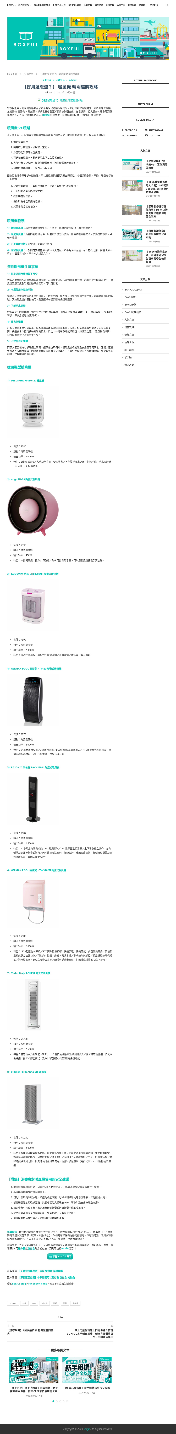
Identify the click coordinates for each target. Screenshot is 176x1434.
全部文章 (110, 5)
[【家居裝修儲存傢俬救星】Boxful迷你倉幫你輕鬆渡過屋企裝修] (132, 210)
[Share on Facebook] (58, 1317)
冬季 (24, 1303)
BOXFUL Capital (133, 289)
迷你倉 (31, 1248)
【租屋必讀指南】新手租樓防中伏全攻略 (87, 1387)
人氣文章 (88, 5)
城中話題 (132, 5)
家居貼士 (143, 5)
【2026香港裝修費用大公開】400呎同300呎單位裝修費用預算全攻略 (157, 187)
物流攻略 (129, 364)
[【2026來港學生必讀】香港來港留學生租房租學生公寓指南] (132, 255)
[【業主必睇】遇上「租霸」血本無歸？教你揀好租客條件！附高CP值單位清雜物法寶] (34, 1370)
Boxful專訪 (74, 5)
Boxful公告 (59, 5)
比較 (55, 1303)
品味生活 (121, 5)
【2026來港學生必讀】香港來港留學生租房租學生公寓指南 (157, 256)
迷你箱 (21, 1248)
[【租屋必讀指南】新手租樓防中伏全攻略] (87, 1370)
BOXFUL (11, 5)
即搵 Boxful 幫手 (62, 1256)
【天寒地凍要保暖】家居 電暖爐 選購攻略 (41, 1271)
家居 (34, 1303)
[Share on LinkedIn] (61, 1317)
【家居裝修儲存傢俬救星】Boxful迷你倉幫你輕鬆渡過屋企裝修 (157, 211)
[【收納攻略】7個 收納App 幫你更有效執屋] (132, 164)
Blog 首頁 (12, 73)
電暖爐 (75, 1303)
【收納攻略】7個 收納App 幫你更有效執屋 (157, 164)
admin (48, 92)
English (154, 5)
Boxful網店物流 (42, 5)
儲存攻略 (99, 5)
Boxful (46, 115)
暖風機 (44, 1303)
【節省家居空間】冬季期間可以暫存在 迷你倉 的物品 (47, 1277)
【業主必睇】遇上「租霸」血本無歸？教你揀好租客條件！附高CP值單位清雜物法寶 (33, 1389)
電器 (65, 1303)
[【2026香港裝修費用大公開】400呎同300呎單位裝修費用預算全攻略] (132, 185)
